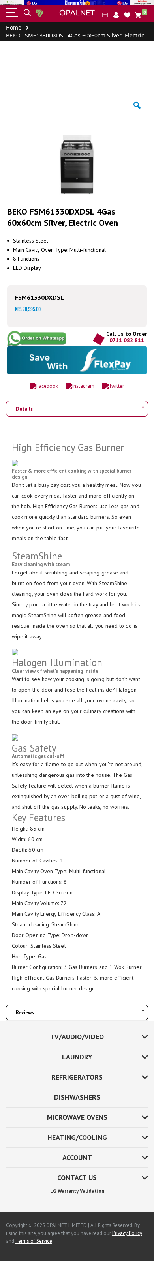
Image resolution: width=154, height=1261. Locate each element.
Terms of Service (33, 1241)
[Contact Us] (105, 15)
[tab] (77, 406)
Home (13, 27)
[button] (127, 15)
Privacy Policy (127, 1233)
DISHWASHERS (77, 1097)
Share (39, 338)
